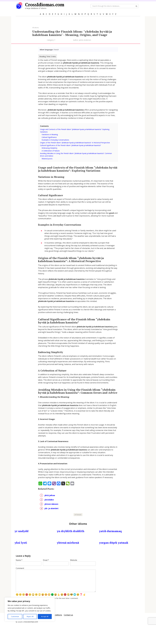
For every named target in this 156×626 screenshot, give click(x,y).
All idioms (35, 28)
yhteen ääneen (51, 504)
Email (46, 560)
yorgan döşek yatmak (113, 542)
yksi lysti (21, 542)
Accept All (44, 616)
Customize (15, 616)
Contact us (68, 615)
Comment (20, 568)
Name (19, 560)
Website (73, 560)
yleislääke (49, 499)
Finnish (78, 515)
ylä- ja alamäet (51, 508)
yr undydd (21, 531)
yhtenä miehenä (68, 542)
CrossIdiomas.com (44, 4)
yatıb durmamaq (110, 531)
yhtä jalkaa (49, 495)
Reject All (30, 616)
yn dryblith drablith (70, 531)
